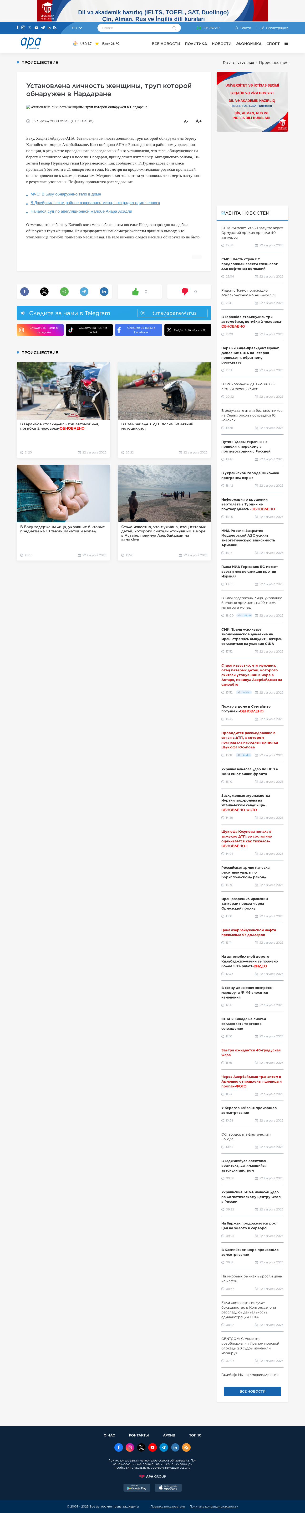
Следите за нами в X (189, 330)
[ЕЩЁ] (284, 43)
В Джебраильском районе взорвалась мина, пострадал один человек (95, 203)
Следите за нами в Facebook (141, 330)
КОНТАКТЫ (139, 1435)
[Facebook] (18, 28)
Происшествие (273, 62)
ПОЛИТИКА (196, 43)
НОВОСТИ (221, 43)
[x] (141, 1448)
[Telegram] (43, 28)
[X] (30, 28)
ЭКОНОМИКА (249, 43)
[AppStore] (168, 1488)
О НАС (109, 1435)
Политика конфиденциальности (214, 1506)
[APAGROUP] (152, 1476)
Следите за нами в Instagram (44, 330)
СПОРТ (273, 43)
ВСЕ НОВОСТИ (166, 43)
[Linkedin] (49, 28)
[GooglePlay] (137, 1488)
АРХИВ (169, 1435)
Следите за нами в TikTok (93, 330)
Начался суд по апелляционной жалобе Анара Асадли (81, 211)
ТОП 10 (195, 1435)
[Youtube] (36, 28)
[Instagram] (23, 28)
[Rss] (54, 28)
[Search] (174, 28)
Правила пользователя (168, 1506)
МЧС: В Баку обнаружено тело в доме (65, 194)
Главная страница (238, 62)
